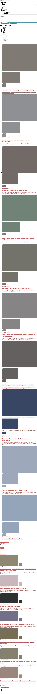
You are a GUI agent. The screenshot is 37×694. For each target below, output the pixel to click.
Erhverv (3, 4)
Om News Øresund (7, 12)
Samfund (3, 8)
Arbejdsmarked (4, 2)
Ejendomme (4, 3)
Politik (3, 7)
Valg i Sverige (4, 10)
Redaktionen (6, 13)
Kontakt (5, 40)
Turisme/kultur (4, 9)
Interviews (4, 6)
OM (2, 11)
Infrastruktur (4, 31)
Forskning (3, 5)
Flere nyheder (2, 543)
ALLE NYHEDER (2, 685)
